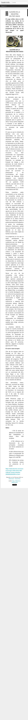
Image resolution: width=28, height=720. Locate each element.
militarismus (17, 481)
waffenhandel (15, 482)
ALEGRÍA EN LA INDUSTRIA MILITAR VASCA (14, 14)
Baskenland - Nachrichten (14, 478)
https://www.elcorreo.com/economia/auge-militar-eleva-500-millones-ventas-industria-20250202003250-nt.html (14, 471)
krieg (13, 481)
